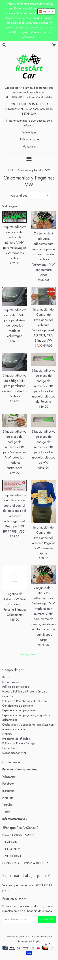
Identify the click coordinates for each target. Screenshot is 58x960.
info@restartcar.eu (29, 139)
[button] (46, 11)
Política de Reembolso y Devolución (24, 701)
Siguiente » (31, 654)
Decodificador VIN (14, 753)
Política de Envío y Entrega (18, 743)
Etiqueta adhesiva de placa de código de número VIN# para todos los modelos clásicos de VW (43, 447)
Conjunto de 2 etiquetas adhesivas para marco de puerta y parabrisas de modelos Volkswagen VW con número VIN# (43, 254)
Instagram (8, 791)
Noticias (7, 734)
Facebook (8, 783)
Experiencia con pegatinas (18, 710)
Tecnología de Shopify (29, 941)
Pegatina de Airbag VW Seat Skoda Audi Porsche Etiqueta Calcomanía (14, 604)
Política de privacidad (15, 687)
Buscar (6, 677)
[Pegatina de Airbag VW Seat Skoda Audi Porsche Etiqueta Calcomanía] (14, 577)
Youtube (7, 805)
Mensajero (29, 146)
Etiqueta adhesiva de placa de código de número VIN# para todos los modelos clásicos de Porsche (43, 386)
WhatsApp (29, 132)
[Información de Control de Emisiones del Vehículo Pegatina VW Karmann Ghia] (43, 501)
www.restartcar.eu (43, 936)
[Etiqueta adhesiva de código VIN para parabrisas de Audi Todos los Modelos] (14, 362)
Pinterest (7, 798)
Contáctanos (9, 748)
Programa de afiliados (16, 739)
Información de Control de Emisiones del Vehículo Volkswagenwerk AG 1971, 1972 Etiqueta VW (43, 325)
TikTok (6, 812)
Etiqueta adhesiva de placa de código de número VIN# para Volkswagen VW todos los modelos (14, 242)
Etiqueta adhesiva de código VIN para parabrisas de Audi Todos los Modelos (14, 386)
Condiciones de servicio (17, 706)
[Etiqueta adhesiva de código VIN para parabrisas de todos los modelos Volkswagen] (14, 296)
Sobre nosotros (11, 682)
